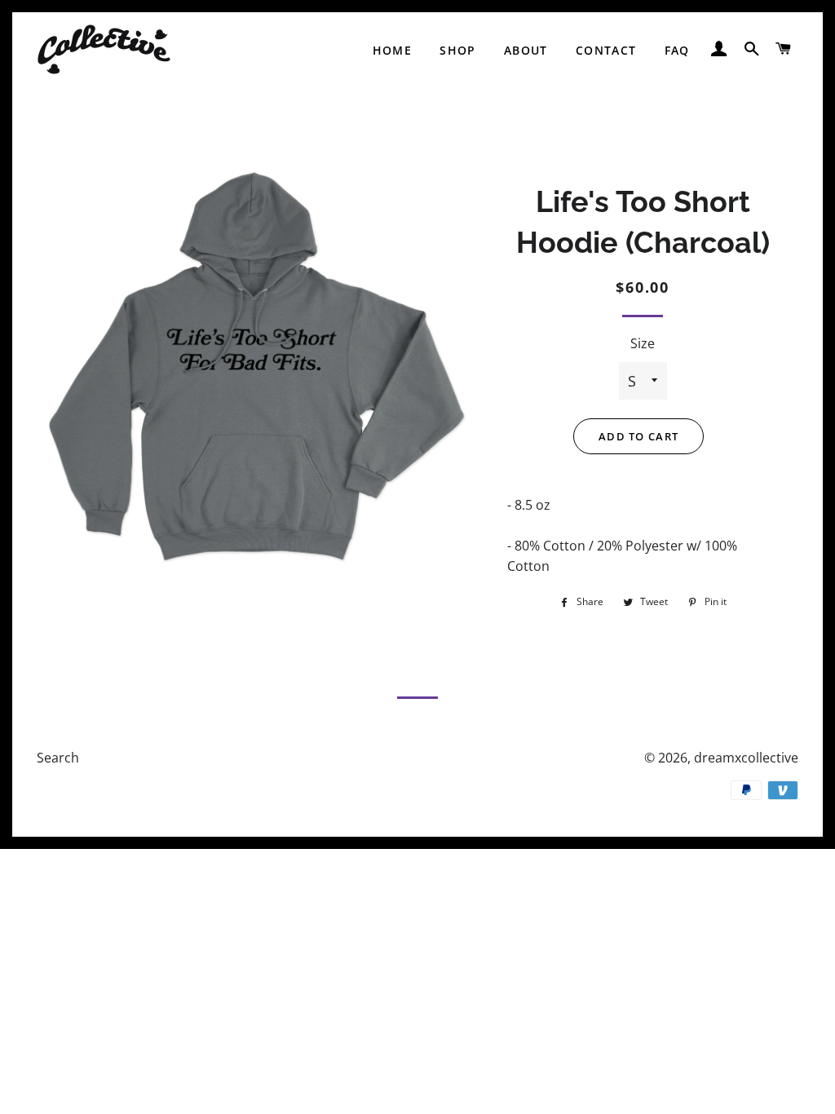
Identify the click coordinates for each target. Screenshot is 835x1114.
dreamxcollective (746, 758)
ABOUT (526, 50)
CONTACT (606, 50)
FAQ (677, 50)
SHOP (458, 50)
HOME (393, 50)
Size (642, 343)
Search (58, 758)
